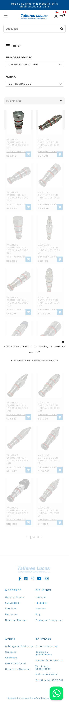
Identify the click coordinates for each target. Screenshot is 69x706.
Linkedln (40, 597)
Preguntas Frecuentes (48, 620)
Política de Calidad (46, 674)
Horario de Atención (17, 669)
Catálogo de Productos (19, 646)
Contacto (10, 652)
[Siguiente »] (42, 537)
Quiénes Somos (15, 597)
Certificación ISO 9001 (49, 680)
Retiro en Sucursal (46, 646)
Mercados (11, 614)
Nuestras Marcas (15, 620)
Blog (38, 614)
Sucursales (12, 603)
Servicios (11, 608)
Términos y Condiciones (43, 667)
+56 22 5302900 (15, 663)
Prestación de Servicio (49, 660)
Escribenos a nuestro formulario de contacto (34, 360)
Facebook (41, 603)
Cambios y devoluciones (43, 653)
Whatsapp (11, 657)
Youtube (40, 608)
